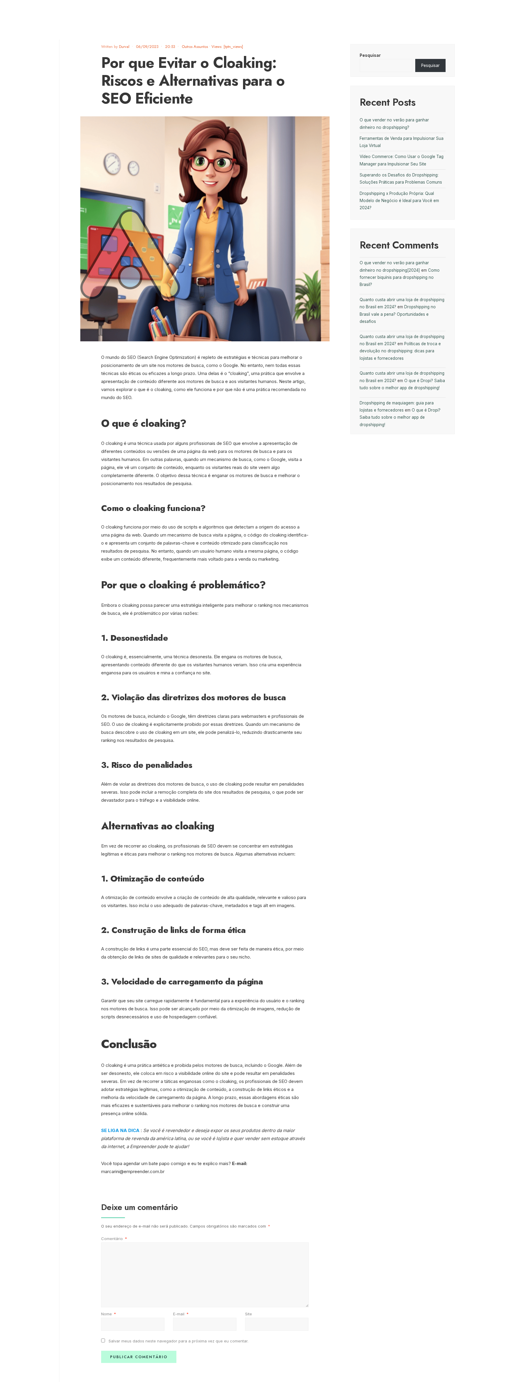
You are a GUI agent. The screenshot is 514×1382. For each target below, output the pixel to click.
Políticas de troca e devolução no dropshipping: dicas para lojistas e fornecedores (400, 351)
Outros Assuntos (195, 46)
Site (248, 1313)
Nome (108, 1313)
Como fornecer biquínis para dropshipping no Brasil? (400, 277)
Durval (124, 46)
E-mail (181, 1313)
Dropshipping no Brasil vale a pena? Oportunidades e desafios (398, 314)
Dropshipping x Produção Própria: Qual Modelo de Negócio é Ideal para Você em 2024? (399, 200)
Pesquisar (370, 55)
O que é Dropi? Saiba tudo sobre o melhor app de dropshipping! (400, 417)
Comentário (114, 1238)
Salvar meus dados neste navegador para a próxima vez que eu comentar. (178, 1341)
